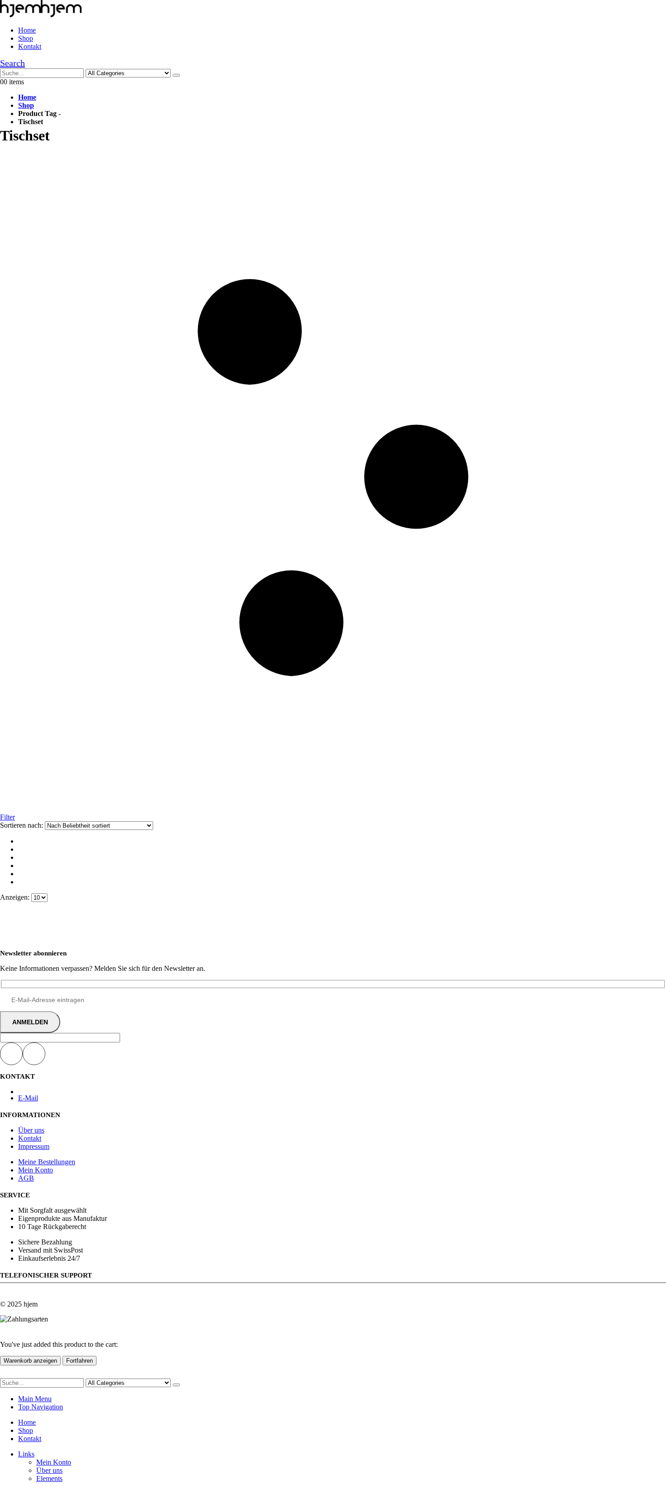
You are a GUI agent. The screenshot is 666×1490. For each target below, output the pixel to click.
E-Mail (28, 1098)
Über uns (31, 1130)
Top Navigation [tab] (40, 1407)
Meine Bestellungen (46, 1162)
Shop (25, 38)
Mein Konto (35, 1170)
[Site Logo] (41, 15)
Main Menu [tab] (35, 1399)
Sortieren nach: (22, 825)
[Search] (176, 75)
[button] (12, 63)
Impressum (33, 1146)
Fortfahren (79, 1360)
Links (26, 1454)
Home (27, 30)
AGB (26, 1178)
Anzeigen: (15, 897)
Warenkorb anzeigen (30, 1360)
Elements (49, 1478)
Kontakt (29, 46)
